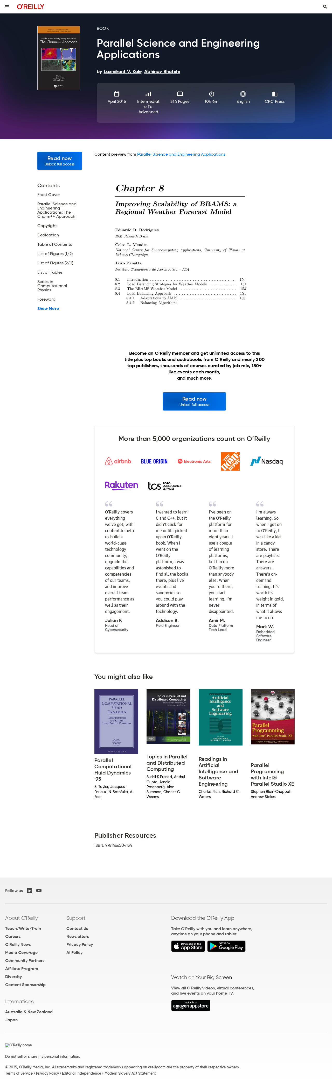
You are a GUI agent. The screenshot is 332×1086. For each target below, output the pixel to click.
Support (76, 918)
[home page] (30, 7)
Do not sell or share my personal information (42, 1056)
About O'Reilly (21, 918)
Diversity (13, 976)
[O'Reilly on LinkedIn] (29, 890)
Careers (12, 936)
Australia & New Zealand (29, 1012)
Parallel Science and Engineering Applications (181, 154)
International (20, 1001)
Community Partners (24, 960)
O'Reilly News (18, 944)
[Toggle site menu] (7, 7)
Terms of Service (19, 1073)
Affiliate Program (21, 968)
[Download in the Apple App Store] (188, 950)
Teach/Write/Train (23, 928)
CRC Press (275, 101)
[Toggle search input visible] (325, 7)
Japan (11, 1020)
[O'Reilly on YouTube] (39, 890)
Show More (48, 309)
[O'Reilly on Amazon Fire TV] (190, 1009)
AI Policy (74, 952)
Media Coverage (21, 952)
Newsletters (77, 936)
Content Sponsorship (25, 984)
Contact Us (77, 928)
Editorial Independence (81, 1073)
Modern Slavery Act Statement (130, 1073)
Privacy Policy (79, 944)
